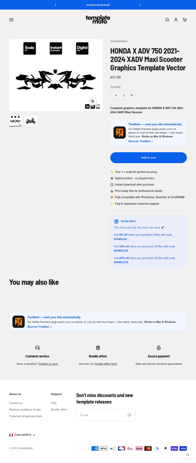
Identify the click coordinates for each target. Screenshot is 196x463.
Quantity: (115, 86)
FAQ (53, 402)
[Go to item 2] (30, 121)
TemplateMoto (118, 41)
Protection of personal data (25, 416)
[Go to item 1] (15, 121)
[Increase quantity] (131, 95)
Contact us (15, 402)
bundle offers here (106, 363)
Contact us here (48, 363)
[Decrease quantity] (116, 95)
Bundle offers (59, 409)
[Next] (140, 5)
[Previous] (55, 5)
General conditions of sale (25, 409)
